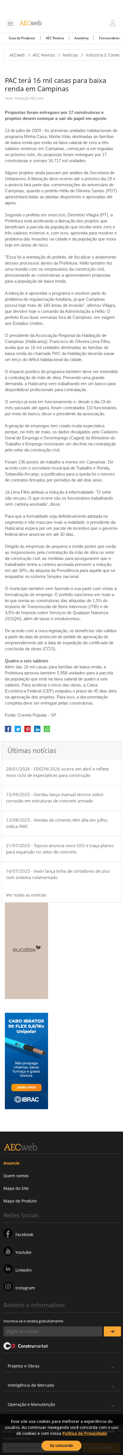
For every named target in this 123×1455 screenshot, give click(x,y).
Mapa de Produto (20, 1201)
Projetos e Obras (23, 1366)
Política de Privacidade (84, 1433)
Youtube (23, 1252)
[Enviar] (112, 1331)
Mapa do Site (16, 1188)
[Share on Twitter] (18, 731)
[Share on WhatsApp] (47, 731)
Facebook (24, 1234)
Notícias (70, 55)
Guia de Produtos (22, 38)
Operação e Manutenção (31, 1404)
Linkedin (23, 1270)
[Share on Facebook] (8, 731)
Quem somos (16, 1175)
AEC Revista (55, 38)
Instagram (25, 1288)
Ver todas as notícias (26, 895)
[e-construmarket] (25, 1346)
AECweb (17, 55)
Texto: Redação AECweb (24, 98)
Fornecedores (109, 38)
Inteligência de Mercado (31, 1385)
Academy (81, 38)
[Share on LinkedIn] (37, 731)
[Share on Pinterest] (27, 731)
